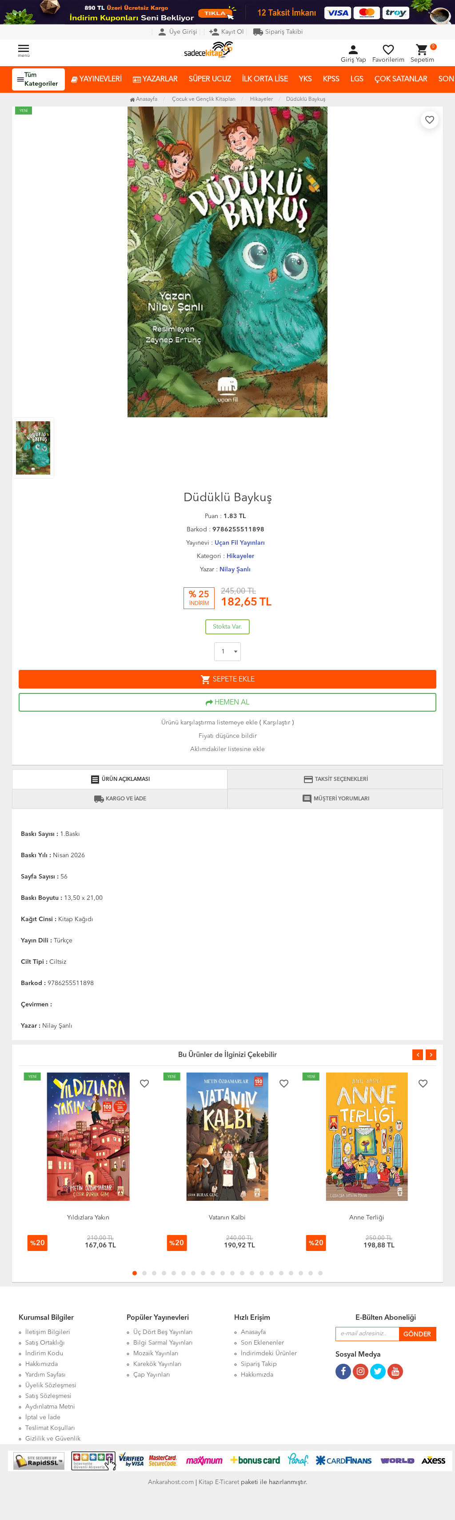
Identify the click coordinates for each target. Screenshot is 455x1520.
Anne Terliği (366, 1218)
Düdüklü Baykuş (305, 99)
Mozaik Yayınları (156, 1353)
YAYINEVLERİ (100, 79)
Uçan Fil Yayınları (240, 543)
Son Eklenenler (262, 1343)
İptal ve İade (42, 1417)
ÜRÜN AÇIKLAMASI (120, 779)
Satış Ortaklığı (45, 1343)
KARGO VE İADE (120, 799)
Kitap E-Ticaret (219, 1482)
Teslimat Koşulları (50, 1428)
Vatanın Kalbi (227, 1218)
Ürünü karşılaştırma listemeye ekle (209, 723)
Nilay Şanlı (235, 569)
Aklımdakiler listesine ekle (227, 749)
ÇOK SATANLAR (401, 79)
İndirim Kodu (44, 1353)
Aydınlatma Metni (50, 1407)
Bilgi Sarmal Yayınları (163, 1343)
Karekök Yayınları (157, 1364)
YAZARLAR (159, 79)
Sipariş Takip (259, 1364)
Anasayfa (146, 99)
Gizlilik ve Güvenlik (52, 1439)
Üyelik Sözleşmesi (50, 1385)
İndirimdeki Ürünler (269, 1353)
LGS (357, 79)
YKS (305, 79)
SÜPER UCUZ (210, 79)
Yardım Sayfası (45, 1375)
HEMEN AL (231, 702)
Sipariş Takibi (278, 32)
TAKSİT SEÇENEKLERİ (335, 779)
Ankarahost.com (171, 1482)
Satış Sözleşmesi (48, 1396)
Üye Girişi (177, 32)
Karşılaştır (276, 723)
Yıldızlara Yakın (88, 1218)
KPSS (331, 79)
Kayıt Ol (226, 32)
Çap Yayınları (151, 1375)
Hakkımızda (41, 1364)
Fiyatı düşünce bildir (228, 736)
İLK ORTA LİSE (265, 79)
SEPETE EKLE (227, 679)
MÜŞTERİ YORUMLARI (335, 799)
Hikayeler (240, 556)
